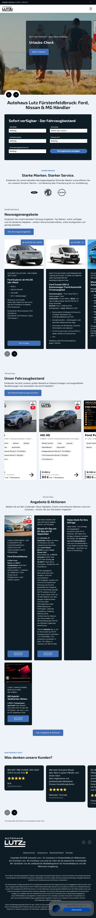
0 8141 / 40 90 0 (21, 2)
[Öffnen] (91, 9)
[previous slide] (9, 94)
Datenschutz (29, 853)
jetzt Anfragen (24, 343)
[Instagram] (90, 842)
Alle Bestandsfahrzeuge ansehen (23, 393)
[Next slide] (14, 354)
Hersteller (13, 127)
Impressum (42, 853)
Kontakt (69, 853)
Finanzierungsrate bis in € (19, 148)
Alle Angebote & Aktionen (48, 732)
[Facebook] (84, 842)
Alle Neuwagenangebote (19, 232)
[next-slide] (16, 94)
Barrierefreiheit (57, 853)
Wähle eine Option (58, 130)
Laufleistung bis (15, 137)
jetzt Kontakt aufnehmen (18, 653)
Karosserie (54, 127)
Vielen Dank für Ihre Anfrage (77, 517)
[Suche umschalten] (90, 2)
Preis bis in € (55, 137)
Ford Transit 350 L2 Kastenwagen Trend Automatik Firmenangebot (64, 242)
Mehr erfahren (39, 55)
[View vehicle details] (18, 475)
